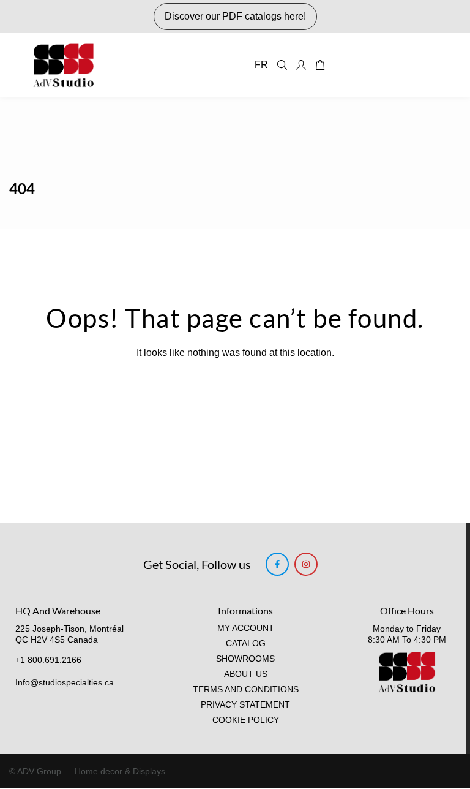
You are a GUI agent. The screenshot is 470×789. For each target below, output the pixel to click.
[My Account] (301, 65)
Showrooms (245, 658)
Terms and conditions (246, 689)
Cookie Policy (245, 720)
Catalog (246, 643)
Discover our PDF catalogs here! (235, 16)
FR (261, 64)
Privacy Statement (245, 704)
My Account (245, 628)
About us (245, 674)
